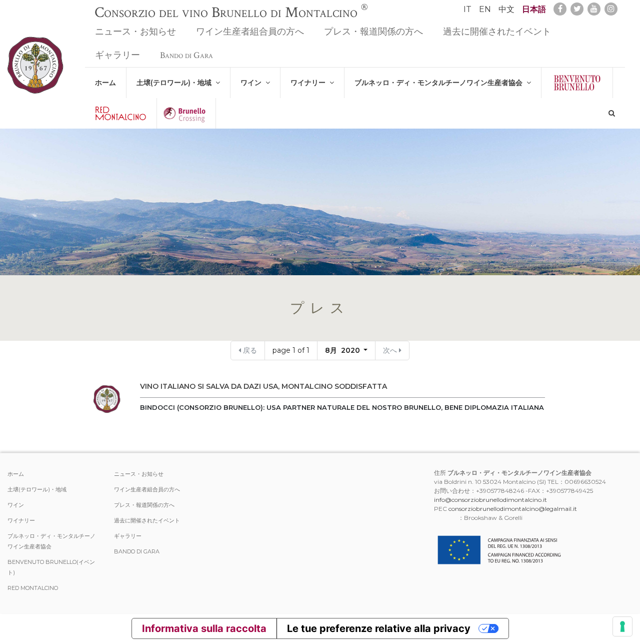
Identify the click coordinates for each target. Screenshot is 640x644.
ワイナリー (310, 82)
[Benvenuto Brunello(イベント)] (577, 83)
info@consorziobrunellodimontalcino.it (490, 499)
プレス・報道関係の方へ (373, 32)
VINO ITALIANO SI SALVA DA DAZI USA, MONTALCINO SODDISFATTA (263, 386)
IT (468, 9)
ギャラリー (117, 55)
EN (485, 9)
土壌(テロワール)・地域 (176, 82)
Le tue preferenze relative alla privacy (378, 628)
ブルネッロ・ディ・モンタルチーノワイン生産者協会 (440, 82)
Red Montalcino (33, 587)
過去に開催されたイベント (497, 32)
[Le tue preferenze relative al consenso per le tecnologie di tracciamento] (622, 626)
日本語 (534, 9)
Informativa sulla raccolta (204, 628)
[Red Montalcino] (120, 113)
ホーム (105, 82)
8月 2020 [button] (343, 350)
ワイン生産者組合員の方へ (250, 32)
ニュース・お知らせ (135, 32)
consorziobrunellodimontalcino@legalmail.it (512, 508)
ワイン (253, 82)
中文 (506, 9)
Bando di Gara (186, 55)
